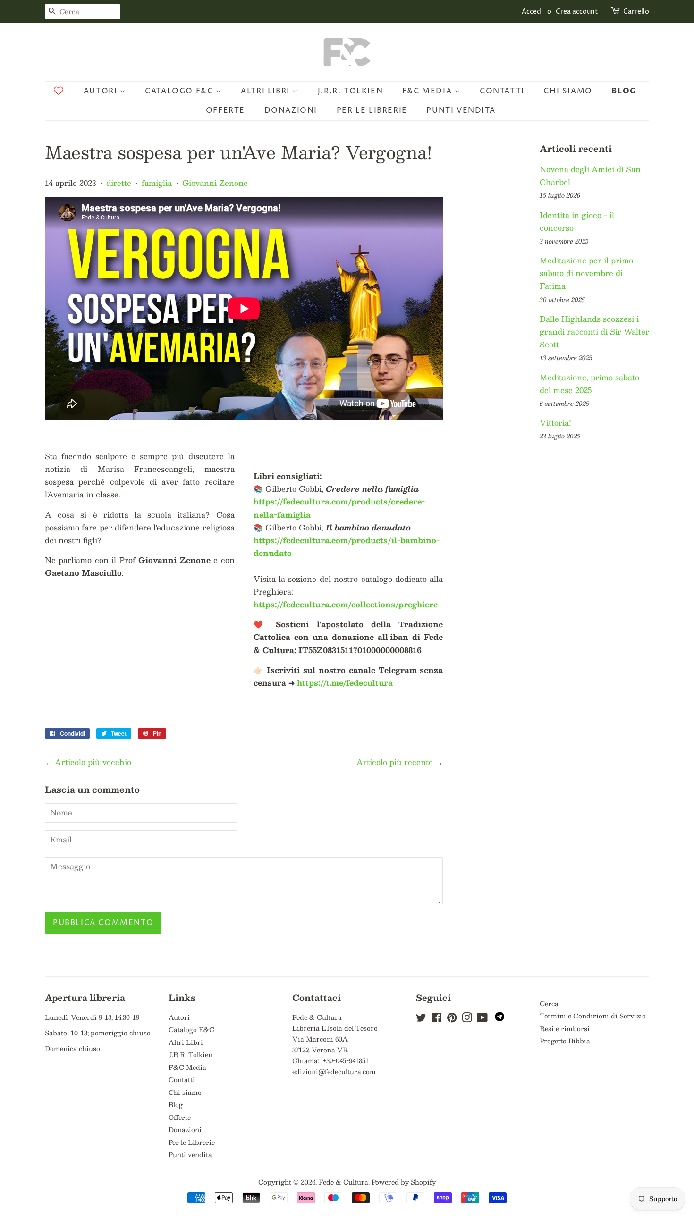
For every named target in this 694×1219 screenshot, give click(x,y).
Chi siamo (567, 91)
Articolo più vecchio (93, 762)
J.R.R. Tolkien (350, 91)
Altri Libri (266, 91)
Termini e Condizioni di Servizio (593, 1015)
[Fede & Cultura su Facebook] (436, 1019)
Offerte (225, 110)
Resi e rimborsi (565, 1028)
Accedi (532, 11)
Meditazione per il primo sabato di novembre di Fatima (586, 273)
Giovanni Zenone (215, 183)
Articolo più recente (394, 762)
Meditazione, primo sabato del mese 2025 (589, 383)
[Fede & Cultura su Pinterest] (452, 1019)
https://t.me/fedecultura (345, 682)
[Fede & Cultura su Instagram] (467, 1019)
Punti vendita (460, 110)
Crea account (577, 11)
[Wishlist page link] (58, 90)
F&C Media (428, 91)
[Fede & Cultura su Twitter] (421, 1019)
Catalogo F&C (180, 91)
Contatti (502, 91)
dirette (118, 183)
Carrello (636, 11)
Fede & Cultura (343, 1182)
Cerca (549, 1003)
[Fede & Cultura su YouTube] (482, 1019)
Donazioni (290, 110)
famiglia (157, 183)
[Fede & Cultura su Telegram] (499, 1018)
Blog (623, 91)
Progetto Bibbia (565, 1040)
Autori (102, 91)
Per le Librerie (372, 110)
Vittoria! (555, 422)
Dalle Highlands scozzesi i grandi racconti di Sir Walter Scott (594, 331)
